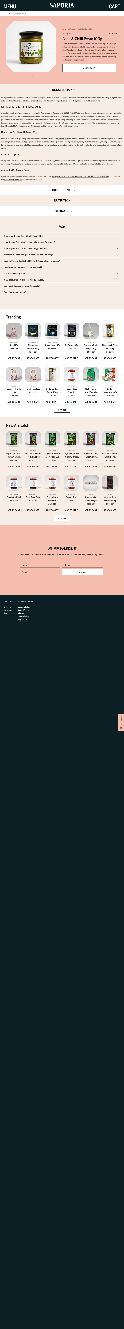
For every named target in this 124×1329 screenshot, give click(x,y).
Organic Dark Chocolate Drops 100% (110, 498)
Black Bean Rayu (33, 496)
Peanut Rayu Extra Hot (71, 390)
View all (62, 409)
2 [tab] (32, 76)
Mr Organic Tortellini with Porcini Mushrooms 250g (71, 175)
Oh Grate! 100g (71, 344)
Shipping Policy (24, 607)
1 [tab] (30, 76)
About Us (7, 607)
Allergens (21, 613)
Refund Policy (23, 610)
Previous (9, 47)
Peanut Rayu (71, 496)
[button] (10, 5)
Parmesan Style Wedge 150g (91, 346)
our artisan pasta (62, 138)
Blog (5, 613)
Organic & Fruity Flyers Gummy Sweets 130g (91, 454)
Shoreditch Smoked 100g (33, 346)
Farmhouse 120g (33, 388)
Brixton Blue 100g (52, 344)
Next (52, 47)
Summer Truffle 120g (14, 390)
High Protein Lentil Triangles (91, 390)
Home (64, 29)
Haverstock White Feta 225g (110, 346)
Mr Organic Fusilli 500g (100, 175)
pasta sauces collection (67, 100)
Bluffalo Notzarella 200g (110, 390)
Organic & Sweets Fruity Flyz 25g (33, 454)
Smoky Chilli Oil (14, 496)
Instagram (8, 610)
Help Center (22, 619)
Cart (114, 5)
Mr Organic (66, 33)
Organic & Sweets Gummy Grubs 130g (71, 454)
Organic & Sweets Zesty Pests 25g (52, 454)
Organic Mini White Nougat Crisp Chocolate (91, 498)
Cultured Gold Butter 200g (52, 390)
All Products (71, 29)
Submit (82, 572)
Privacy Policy (23, 616)
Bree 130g (14, 344)
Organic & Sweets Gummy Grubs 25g (14, 454)
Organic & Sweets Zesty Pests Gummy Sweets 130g (110, 454)
